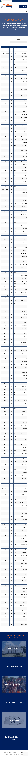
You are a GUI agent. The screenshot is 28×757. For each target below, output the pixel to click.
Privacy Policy (16, 754)
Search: (18, 39)
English (4, 1)
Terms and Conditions (8, 754)
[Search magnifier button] (26, 11)
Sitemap (22, 754)
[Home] (6, 7)
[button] (8, 47)
